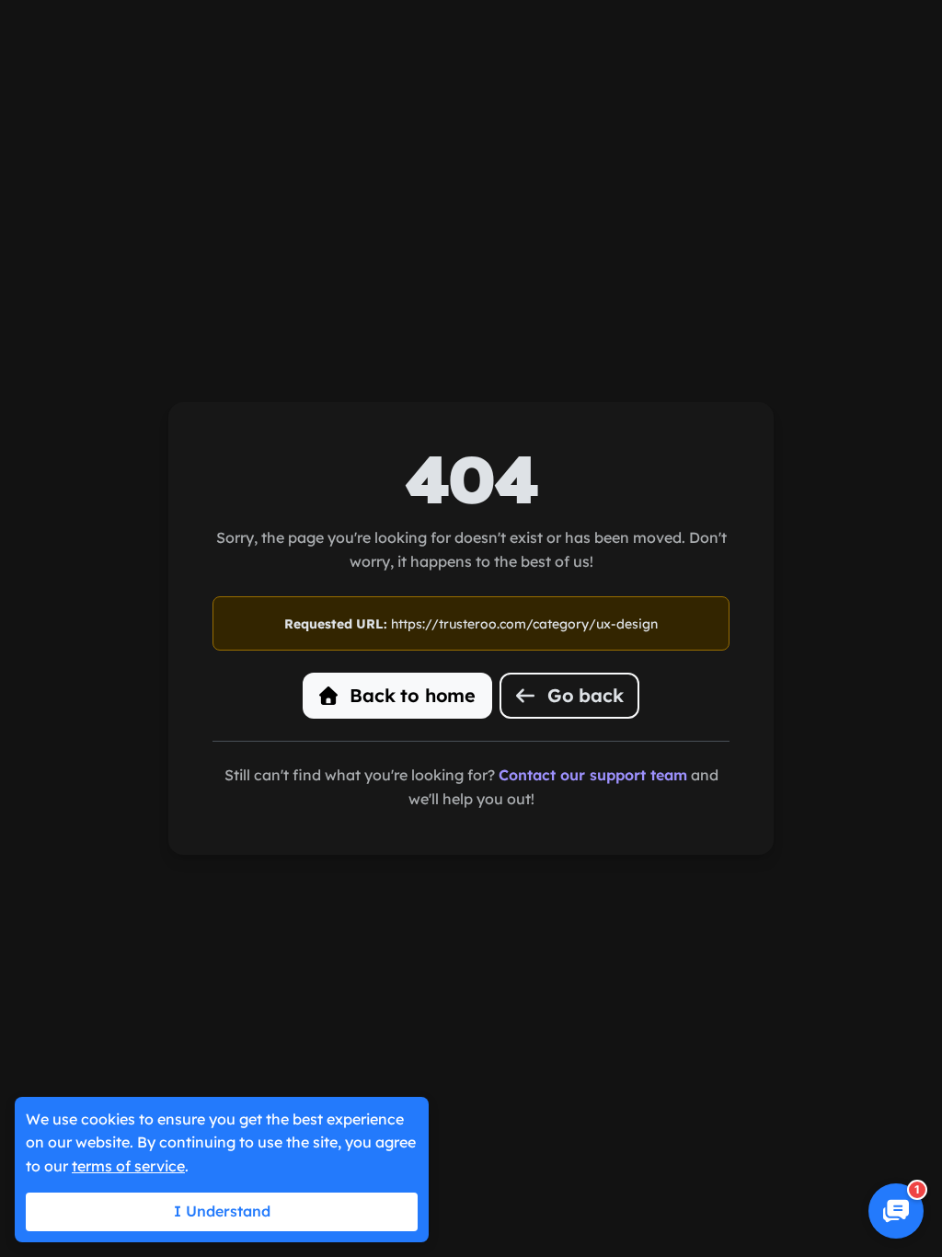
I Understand (222, 1211)
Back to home (410, 695)
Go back (582, 695)
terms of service (128, 1166)
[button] (896, 1211)
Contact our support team (593, 775)
